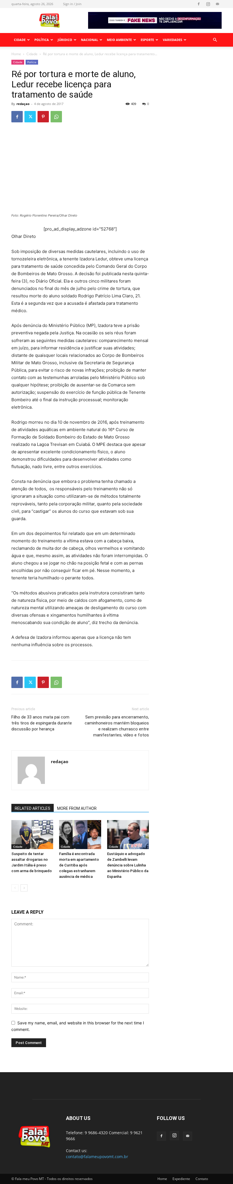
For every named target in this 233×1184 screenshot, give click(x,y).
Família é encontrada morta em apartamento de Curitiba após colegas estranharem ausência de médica (79, 865)
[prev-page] (14, 887)
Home (16, 54)
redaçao (23, 104)
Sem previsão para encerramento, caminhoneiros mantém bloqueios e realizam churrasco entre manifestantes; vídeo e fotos (117, 726)
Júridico (65, 40)
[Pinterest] (43, 116)
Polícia (31, 62)
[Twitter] (30, 116)
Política (41, 40)
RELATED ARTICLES (32, 808)
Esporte (147, 40)
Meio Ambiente (119, 40)
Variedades (172, 40)
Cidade (20, 40)
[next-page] (24, 887)
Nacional (89, 40)
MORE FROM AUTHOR (77, 808)
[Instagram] (208, 4)
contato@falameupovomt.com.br (97, 1156)
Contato (201, 1178)
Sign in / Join (72, 4)
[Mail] (217, 4)
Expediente (181, 1178)
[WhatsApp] (56, 116)
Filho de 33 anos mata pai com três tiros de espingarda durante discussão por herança (41, 723)
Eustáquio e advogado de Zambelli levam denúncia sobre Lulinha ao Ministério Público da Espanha (127, 865)
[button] (215, 40)
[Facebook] (198, 4)
